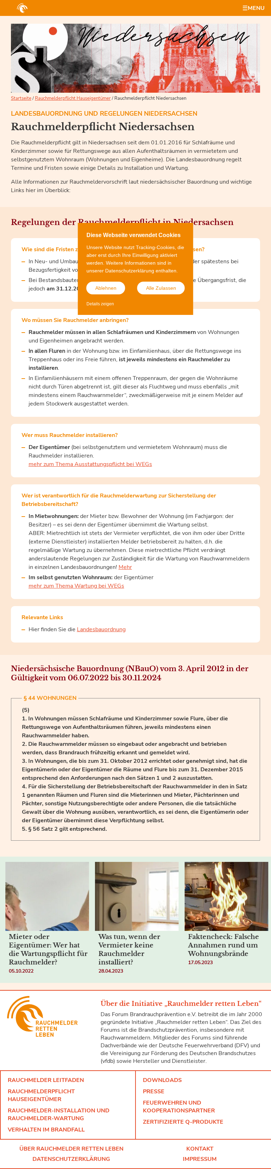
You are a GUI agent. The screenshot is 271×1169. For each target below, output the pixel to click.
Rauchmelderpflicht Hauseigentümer (73, 98)
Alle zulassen (161, 288)
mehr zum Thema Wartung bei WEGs (76, 586)
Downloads (162, 1080)
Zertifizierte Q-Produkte (183, 1122)
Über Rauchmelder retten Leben (71, 1149)
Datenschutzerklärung (71, 1159)
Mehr (125, 567)
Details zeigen (100, 303)
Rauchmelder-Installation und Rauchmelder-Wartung (58, 1114)
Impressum (200, 1159)
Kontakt (199, 1149)
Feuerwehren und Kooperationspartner (179, 1107)
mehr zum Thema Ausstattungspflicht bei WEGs (90, 464)
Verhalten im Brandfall (46, 1130)
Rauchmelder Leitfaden (46, 1080)
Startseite (21, 98)
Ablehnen (105, 288)
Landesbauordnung (101, 629)
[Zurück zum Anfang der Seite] (256, 1154)
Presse (153, 1091)
